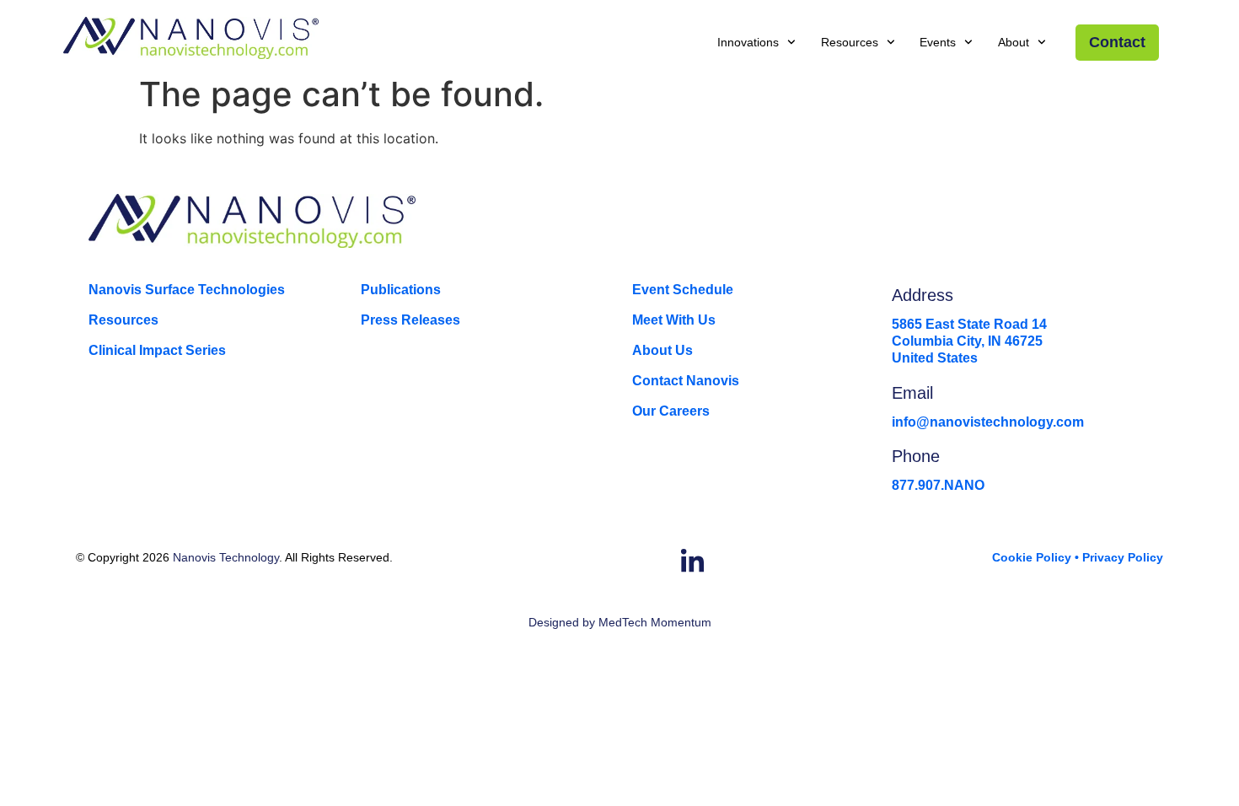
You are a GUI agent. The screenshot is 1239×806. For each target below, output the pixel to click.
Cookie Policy (1031, 557)
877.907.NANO (938, 485)
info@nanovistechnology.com (988, 422)
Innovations (748, 42)
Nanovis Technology (226, 557)
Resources (849, 42)
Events (938, 42)
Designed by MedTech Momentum (619, 622)
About (1013, 42)
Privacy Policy (1122, 557)
